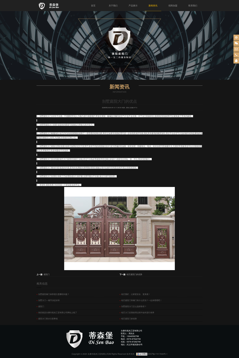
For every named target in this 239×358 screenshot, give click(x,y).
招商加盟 (172, 5)
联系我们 (192, 5)
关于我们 (113, 5)
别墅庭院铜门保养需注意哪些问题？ (53, 294)
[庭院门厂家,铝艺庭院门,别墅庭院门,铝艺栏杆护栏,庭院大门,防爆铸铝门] (49, 5)
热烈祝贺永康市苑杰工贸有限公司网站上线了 (57, 312)
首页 (93, 5)
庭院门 (47, 274)
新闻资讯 (153, 5)
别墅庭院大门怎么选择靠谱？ (132, 306)
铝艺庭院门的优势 (134, 274)
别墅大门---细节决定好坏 (48, 300)
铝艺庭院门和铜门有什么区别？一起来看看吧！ (140, 300)
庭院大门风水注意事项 (47, 318)
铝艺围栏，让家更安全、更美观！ (134, 294)
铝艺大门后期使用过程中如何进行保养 (136, 312)
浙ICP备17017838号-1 (157, 353)
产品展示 (133, 5)
